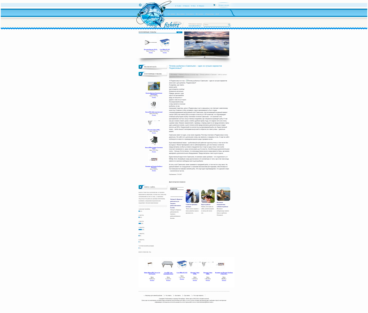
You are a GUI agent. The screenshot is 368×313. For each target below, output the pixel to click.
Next (226, 43)
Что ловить (171, 14)
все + (179, 32)
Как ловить (181, 14)
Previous (188, 43)
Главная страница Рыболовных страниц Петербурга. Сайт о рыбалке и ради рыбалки (140, 5)
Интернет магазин (224, 5)
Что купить (200, 14)
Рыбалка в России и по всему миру (188, 74)
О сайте (179, 6)
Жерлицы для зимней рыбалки (153, 295)
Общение (201, 6)
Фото (194, 6)
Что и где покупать (198, 295)
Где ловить (190, 14)
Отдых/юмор (209, 14)
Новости (186, 6)
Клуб (217, 14)
